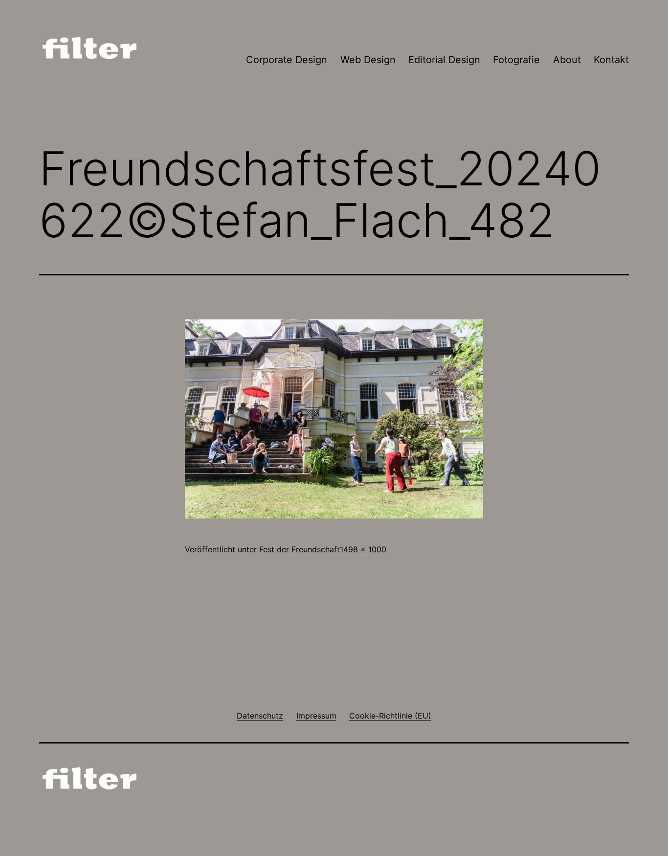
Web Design (368, 60)
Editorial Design (444, 60)
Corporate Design (286, 60)
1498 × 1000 (363, 549)
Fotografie (516, 60)
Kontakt (611, 60)
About (567, 60)
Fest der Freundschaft (299, 549)
